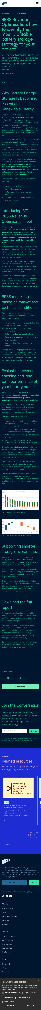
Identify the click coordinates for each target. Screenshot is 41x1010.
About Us (5, 924)
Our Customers (7, 920)
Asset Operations (7, 940)
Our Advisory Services (9, 916)
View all (7, 844)
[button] (37, 3)
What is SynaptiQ (7, 908)
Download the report (10, 642)
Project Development (9, 936)
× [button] (38, 980)
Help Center (6, 952)
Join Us (4, 968)
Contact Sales (6, 964)
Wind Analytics (7, 948)
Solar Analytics (7, 944)
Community (5, 912)
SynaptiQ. (34, 286)
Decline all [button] (30, 1006)
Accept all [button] (11, 1006)
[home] (5, 3)
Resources (5, 972)
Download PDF (20, 686)
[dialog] (20, 994)
